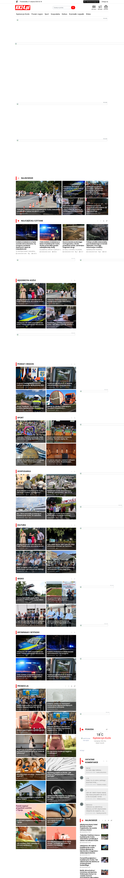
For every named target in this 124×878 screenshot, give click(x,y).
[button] (106, 221)
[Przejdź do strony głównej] (26, 7)
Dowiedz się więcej (106, 875)
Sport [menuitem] (47, 14)
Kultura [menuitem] (64, 14)
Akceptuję (117, 875)
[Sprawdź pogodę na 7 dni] (85, 739)
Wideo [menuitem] (88, 14)
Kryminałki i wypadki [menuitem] (76, 14)
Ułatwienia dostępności (92, 1)
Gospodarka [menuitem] (55, 14)
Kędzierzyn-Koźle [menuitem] (22, 14)
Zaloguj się (105, 1)
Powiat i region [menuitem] (37, 14)
